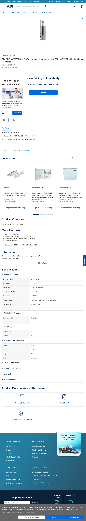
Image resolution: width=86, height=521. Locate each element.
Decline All (74, 517)
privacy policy (53, 507)
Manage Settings (32, 517)
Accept (55, 517)
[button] (84, 260)
